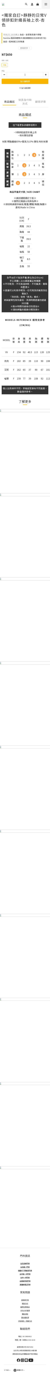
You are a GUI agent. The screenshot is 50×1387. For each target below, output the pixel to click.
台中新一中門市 (25, 1274)
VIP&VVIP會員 (25, 1310)
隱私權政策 (25, 1317)
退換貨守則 (25, 1300)
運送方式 (25, 1303)
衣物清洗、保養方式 (25, 1321)
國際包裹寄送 (25, 1307)
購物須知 (25, 1314)
